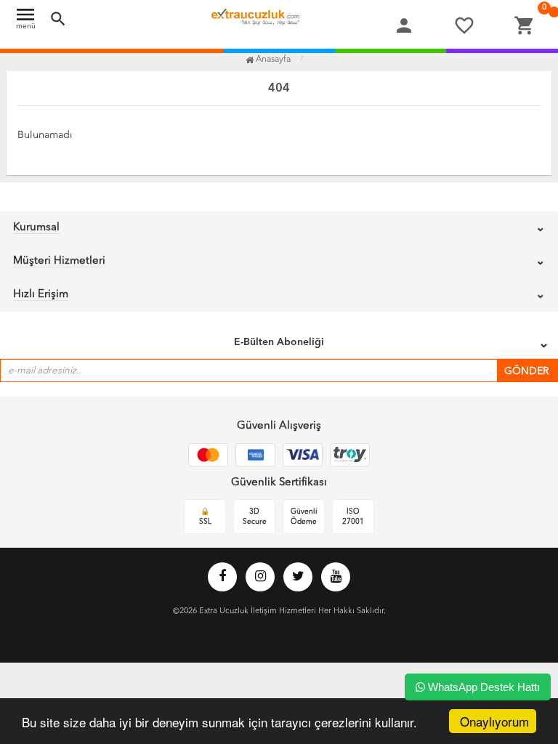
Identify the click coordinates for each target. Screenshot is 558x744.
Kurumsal (36, 227)
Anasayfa (272, 59)
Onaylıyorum (494, 721)
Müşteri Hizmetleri (59, 261)
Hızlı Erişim (40, 294)
